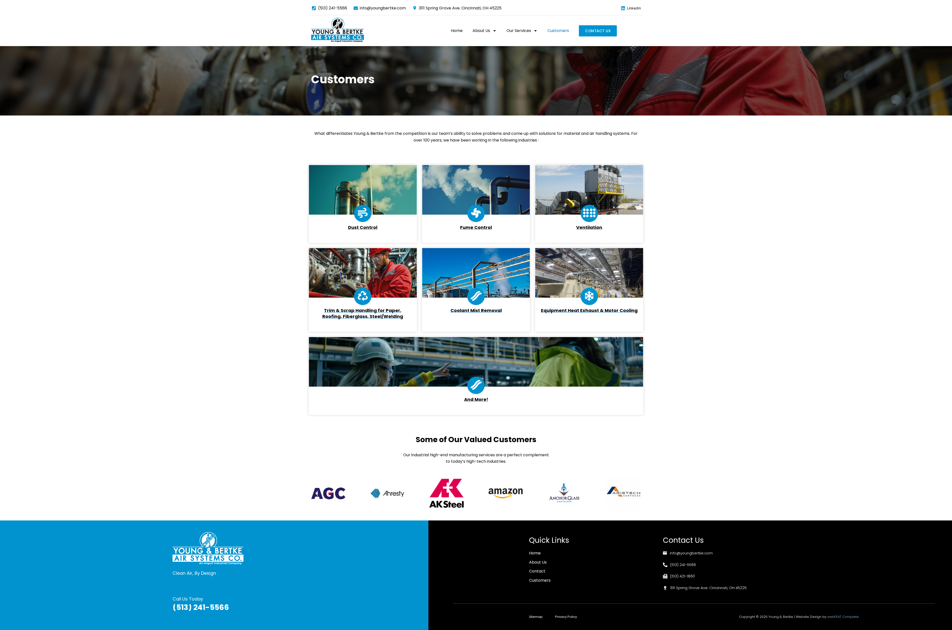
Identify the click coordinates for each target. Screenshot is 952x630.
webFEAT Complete (843, 616)
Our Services (518, 30)
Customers (558, 30)
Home (457, 30)
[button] (317, 493)
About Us (481, 30)
